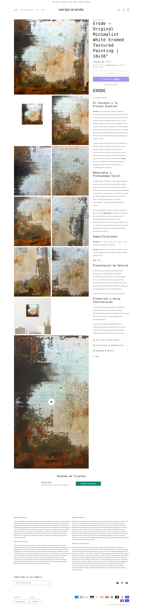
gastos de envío (111, 65)
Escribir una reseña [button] (88, 484)
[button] (27, 10)
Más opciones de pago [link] (111, 84)
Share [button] (97, 356)
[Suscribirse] (49, 582)
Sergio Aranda (114, 604)
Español (35, 601)
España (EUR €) (20, 601)
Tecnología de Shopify (123, 604)
